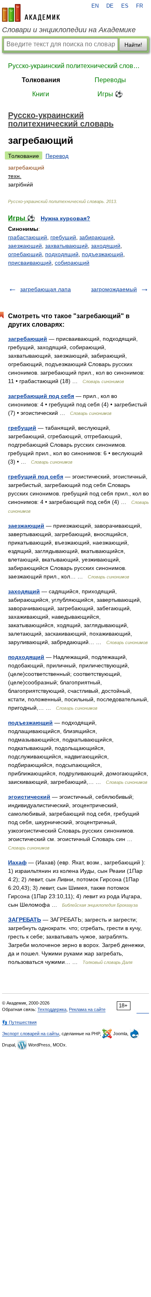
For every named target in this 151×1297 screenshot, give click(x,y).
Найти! (133, 44)
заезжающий (25, 245)
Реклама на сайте (87, 1009)
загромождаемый (114, 289)
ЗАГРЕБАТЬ (24, 919)
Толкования (41, 80)
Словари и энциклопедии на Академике (69, 30)
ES (124, 6)
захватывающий (66, 245)
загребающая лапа (45, 289)
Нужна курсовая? (65, 218)
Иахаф (17, 862)
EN (95, 6)
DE (110, 6)
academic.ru (31, 13)
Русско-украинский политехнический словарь (75, 65)
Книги (40, 94)
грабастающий (27, 237)
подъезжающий (102, 254)
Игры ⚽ (110, 94)
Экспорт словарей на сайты (30, 1033)
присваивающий (30, 262)
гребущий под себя (35, 476)
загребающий (27, 339)
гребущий (63, 237)
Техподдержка (51, 1009)
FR (139, 6)
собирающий (72, 262)
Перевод (57, 156)
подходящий (62, 254)
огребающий (25, 254)
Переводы (110, 80)
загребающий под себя (41, 396)
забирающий (96, 237)
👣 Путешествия (19, 1022)
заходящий (105, 245)
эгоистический (29, 797)
